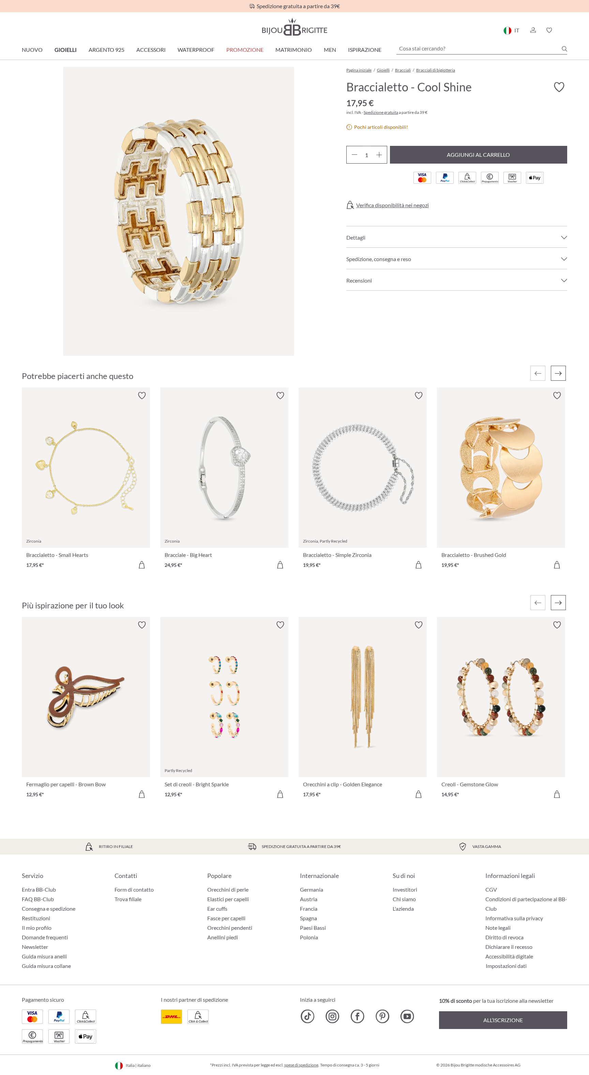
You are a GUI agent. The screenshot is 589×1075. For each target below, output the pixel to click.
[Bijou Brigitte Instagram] (332, 1016)
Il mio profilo (36, 927)
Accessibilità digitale (509, 956)
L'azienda (403, 908)
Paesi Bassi (313, 927)
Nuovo (32, 49)
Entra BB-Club (39, 889)
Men (330, 49)
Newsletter (35, 946)
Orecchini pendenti (229, 927)
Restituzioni (36, 918)
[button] (533, 30)
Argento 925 (106, 49)
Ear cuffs (217, 908)
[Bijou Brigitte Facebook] (357, 1016)
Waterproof (196, 49)
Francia (308, 908)
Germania (311, 889)
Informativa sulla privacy (514, 918)
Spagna (308, 918)
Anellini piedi (222, 937)
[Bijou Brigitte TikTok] (307, 1016)
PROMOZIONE (244, 49)
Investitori (405, 889)
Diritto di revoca (504, 937)
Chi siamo (404, 899)
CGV (491, 889)
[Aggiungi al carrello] (142, 565)
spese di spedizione (301, 1065)
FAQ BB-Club (38, 899)
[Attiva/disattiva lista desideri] (559, 87)
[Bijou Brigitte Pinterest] (382, 1016)
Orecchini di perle (227, 889)
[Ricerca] (564, 49)
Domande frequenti (45, 937)
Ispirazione (364, 49)
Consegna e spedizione (48, 908)
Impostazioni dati (506, 966)
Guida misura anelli (44, 956)
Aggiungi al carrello (478, 154)
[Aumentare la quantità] (379, 155)
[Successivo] (558, 373)
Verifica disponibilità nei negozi (392, 205)
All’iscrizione (503, 1020)
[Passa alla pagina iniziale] (294, 26)
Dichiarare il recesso (508, 946)
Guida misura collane (46, 966)
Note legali (498, 927)
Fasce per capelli (226, 918)
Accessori (151, 49)
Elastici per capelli (228, 899)
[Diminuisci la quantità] (354, 155)
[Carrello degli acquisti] (565, 30)
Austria (308, 899)
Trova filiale (128, 899)
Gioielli (66, 49)
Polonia (309, 937)
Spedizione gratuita (381, 112)
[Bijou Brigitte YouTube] (407, 1016)
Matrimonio (293, 49)
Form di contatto (134, 889)
